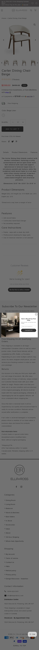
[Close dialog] (36, 314)
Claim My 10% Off (28, 330)
